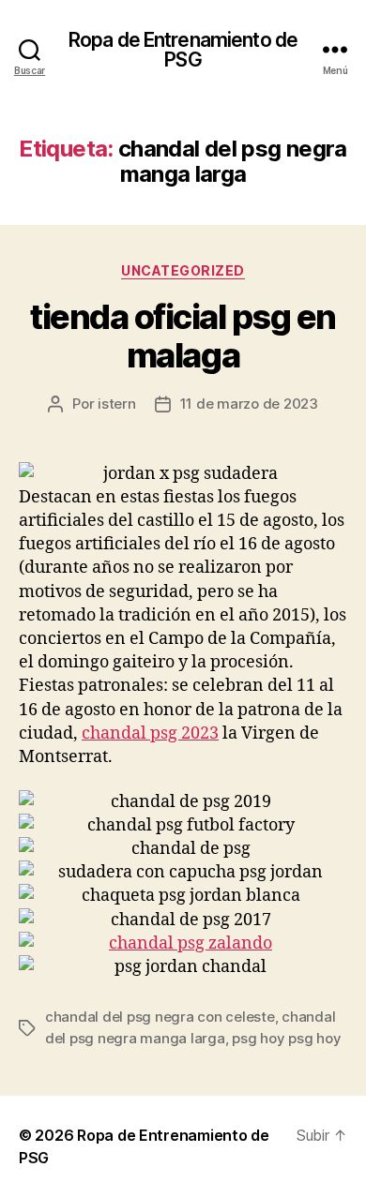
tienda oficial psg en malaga (183, 336)
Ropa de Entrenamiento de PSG (183, 49)
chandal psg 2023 (150, 733)
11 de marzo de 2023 (249, 403)
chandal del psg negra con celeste (160, 1016)
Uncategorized (183, 270)
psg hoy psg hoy (286, 1038)
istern (116, 403)
